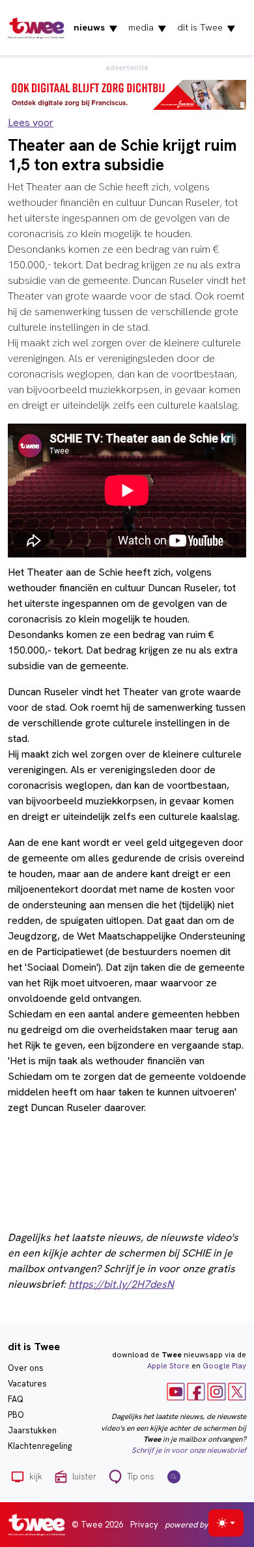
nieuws (96, 27)
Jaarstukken (32, 1430)
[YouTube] (176, 1391)
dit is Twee (206, 27)
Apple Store (168, 1366)
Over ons (26, 1368)
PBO (16, 1414)
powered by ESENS (199, 1524)
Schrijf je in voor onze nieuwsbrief (189, 1450)
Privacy (144, 1524)
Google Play (224, 1366)
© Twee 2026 (97, 1524)
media (147, 27)
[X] (237, 1391)
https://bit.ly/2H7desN (121, 1284)
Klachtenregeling (40, 1445)
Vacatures (27, 1383)
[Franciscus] (127, 94)
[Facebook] (196, 1391)
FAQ (15, 1399)
